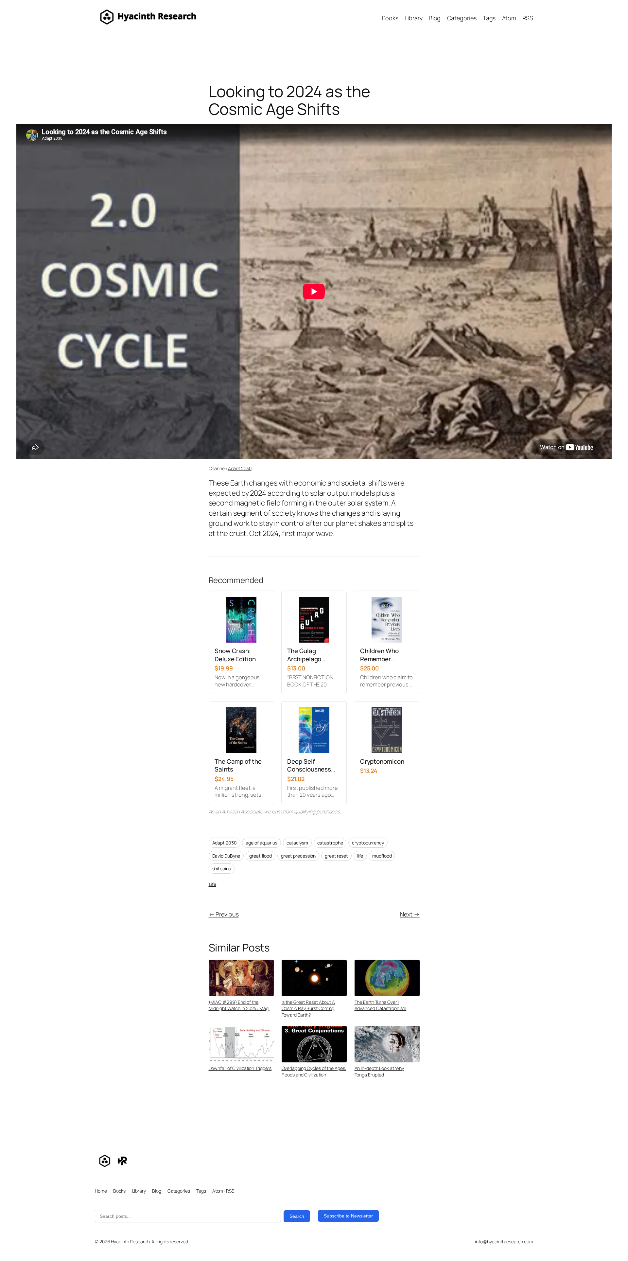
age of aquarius (261, 843)
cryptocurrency (368, 843)
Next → (409, 914)
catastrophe (330, 843)
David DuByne (226, 856)
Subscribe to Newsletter (348, 1215)
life (360, 856)
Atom (217, 1191)
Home (101, 1191)
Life (213, 884)
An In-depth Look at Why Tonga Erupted (379, 1071)
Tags (201, 1191)
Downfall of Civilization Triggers (240, 1068)
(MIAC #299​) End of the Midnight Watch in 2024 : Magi (239, 1005)
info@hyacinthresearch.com (504, 1241)
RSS (230, 1191)
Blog (156, 1191)
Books (119, 1191)
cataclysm (297, 843)
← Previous (224, 914)
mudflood (382, 856)
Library (139, 1191)
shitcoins (221, 868)
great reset (336, 856)
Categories (178, 1191)
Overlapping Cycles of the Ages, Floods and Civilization (314, 1071)
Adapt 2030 (240, 468)
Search (296, 1216)
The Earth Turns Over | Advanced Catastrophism (381, 1005)
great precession (298, 856)
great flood (260, 856)
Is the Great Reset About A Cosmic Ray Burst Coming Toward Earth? (308, 1008)
